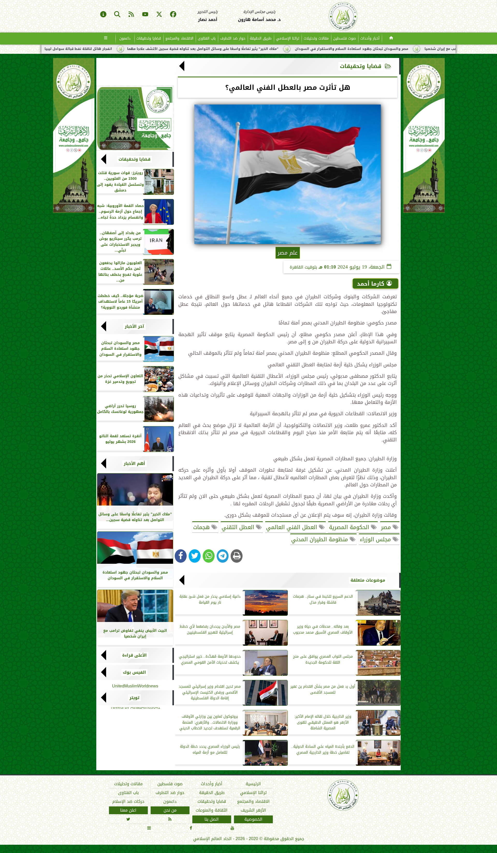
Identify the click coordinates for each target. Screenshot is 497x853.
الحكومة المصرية (350, 527)
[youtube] (145, 14)
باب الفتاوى (207, 38)
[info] (103, 14)
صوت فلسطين (344, 38)
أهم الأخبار (134, 463)
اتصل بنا (211, 819)
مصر (387, 527)
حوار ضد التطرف (232, 38)
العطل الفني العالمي (292, 527)
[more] (105, 38)
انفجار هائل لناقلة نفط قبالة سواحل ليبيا (157, 49)
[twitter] (159, 14)
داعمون (124, 38)
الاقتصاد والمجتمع (179, 38)
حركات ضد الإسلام (128, 802)
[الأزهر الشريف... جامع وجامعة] (135, 118)
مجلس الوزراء (376, 539)
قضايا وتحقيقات (148, 38)
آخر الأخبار (134, 326)
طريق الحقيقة (261, 38)
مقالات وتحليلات (316, 38)
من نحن (170, 810)
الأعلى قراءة (134, 655)
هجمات (202, 527)
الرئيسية (253, 784)
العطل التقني (239, 527)
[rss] (131, 14)
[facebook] (173, 14)
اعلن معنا (128, 810)
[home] (391, 38)
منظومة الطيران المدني (320, 539)
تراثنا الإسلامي (287, 38)
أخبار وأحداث (369, 38)
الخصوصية (253, 819)
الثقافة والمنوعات (212, 810)
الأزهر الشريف (253, 810)
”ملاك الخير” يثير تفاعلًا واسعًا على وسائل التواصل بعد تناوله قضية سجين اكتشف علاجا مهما (281, 49)
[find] (117, 14)
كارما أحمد (370, 284)
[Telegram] (222, 556)
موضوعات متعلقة (367, 580)
